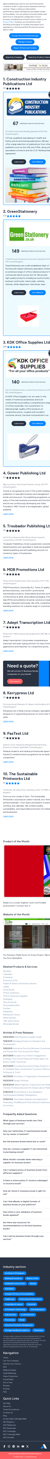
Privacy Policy (8, 22)
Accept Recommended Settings (25, 36)
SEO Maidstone (9, 1425)
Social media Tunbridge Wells (15, 1419)
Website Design (9, 1370)
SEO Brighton (8, 1422)
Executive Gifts (10, 980)
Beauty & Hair (32, 1278)
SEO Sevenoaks (9, 1428)
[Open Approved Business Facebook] (4, 1446)
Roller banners (9, 1018)
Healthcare (9, 1299)
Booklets (7, 971)
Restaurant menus (11, 1014)
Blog (5, 1416)
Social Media (8, 1379)
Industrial (31, 1304)
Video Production (10, 1376)
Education (9, 1289)
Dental (33, 1283)
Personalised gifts (11, 1005)
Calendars (7, 974)
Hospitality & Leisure (13, 1304)
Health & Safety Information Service (20, 983)
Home (5, 1358)
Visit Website (37, 162)
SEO (5, 1367)
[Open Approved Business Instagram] (9, 1446)
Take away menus (11, 1021)
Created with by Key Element (25, 1457)
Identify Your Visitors (12, 1364)
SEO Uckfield (8, 1437)
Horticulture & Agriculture (30, 1299)
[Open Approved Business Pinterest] (13, 1446)
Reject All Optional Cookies (25, 48)
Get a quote (15, 681)
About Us (7, 1406)
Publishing (7, 1011)
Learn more (18, 162)
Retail (21, 1320)
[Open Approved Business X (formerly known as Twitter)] (27, 1446)
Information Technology (15, 1309)
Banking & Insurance (13, 1278)
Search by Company (14, 57)
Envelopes (8, 977)
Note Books (8, 989)
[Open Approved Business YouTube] (23, 1446)
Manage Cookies (25, 42)
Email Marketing (9, 1373)
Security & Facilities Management (19, 1325)
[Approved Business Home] (44, 1446)
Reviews (6, 1386)
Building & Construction (15, 1283)
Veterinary (38, 1330)
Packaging (7, 999)
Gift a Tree (7, 1382)
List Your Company (11, 1361)
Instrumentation (37, 1309)
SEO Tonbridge (9, 1431)
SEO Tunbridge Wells (11, 1434)
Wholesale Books (11, 1024)
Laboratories (10, 1315)
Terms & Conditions (11, 1409)
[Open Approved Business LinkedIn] (18, 1446)
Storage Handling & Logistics (17, 1330)
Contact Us (8, 1413)
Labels (6, 986)
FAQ (5, 1392)
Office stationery (11, 993)
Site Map (6, 1403)
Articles (6, 1389)
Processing (9, 1320)
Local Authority (27, 1315)
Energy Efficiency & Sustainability (19, 1294)
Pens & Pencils (10, 1002)
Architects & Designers (14, 1273)
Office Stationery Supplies (15, 996)
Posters (6, 1008)
